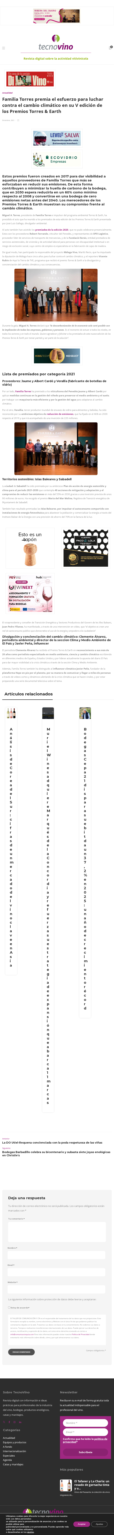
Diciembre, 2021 (8, 120)
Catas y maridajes (13, 1464)
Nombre (12, 1248)
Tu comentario (16, 1219)
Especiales (9, 1455)
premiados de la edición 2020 (51, 229)
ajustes (30, 1532)
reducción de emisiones (60, 413)
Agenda (7, 1460)
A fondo (7, 1446)
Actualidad (7, 93)
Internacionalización (14, 1451)
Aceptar (82, 1524)
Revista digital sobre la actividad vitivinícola (56, 59)
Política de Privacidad (80, 1334)
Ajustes (99, 1524)
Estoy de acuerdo (20, 1307)
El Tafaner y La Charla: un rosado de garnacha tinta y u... (91, 1485)
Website (13, 1282)
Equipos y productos (14, 1442)
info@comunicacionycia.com (22, 1334)
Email (11, 1265)
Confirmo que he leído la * (85, 1440)
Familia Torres (23, 391)
